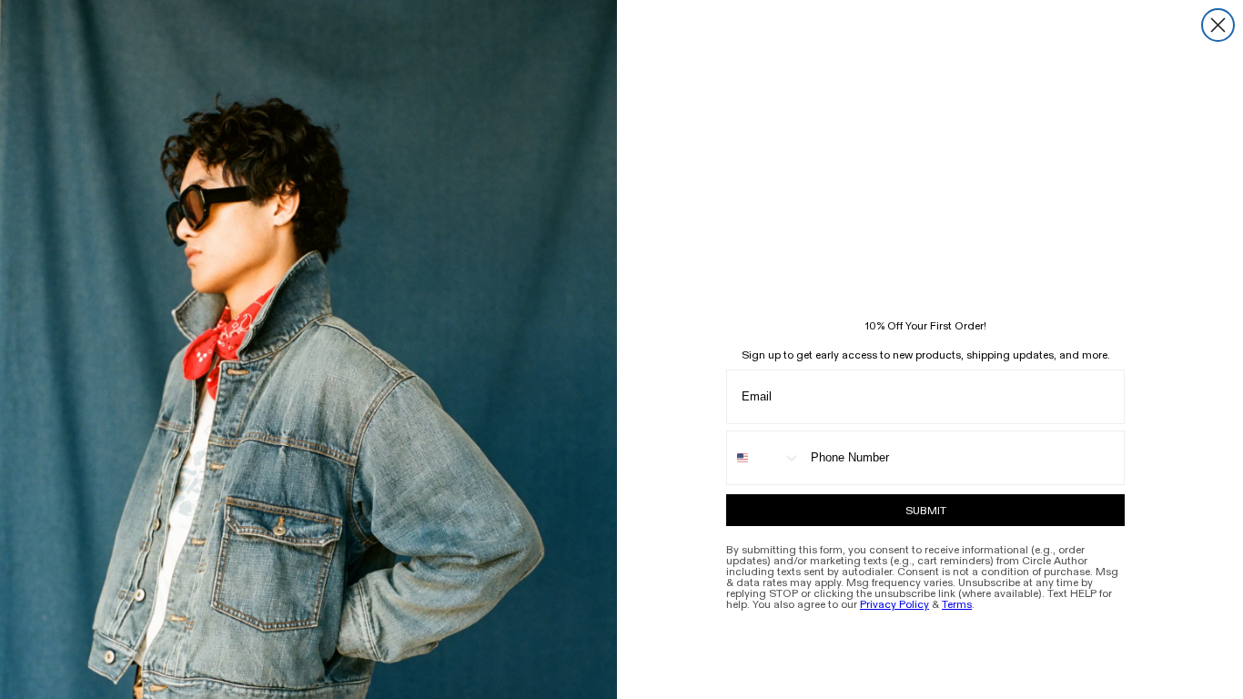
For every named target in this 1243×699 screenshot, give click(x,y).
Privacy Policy (894, 604)
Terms (957, 604)
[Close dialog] (1218, 25)
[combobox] (764, 457)
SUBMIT (925, 510)
